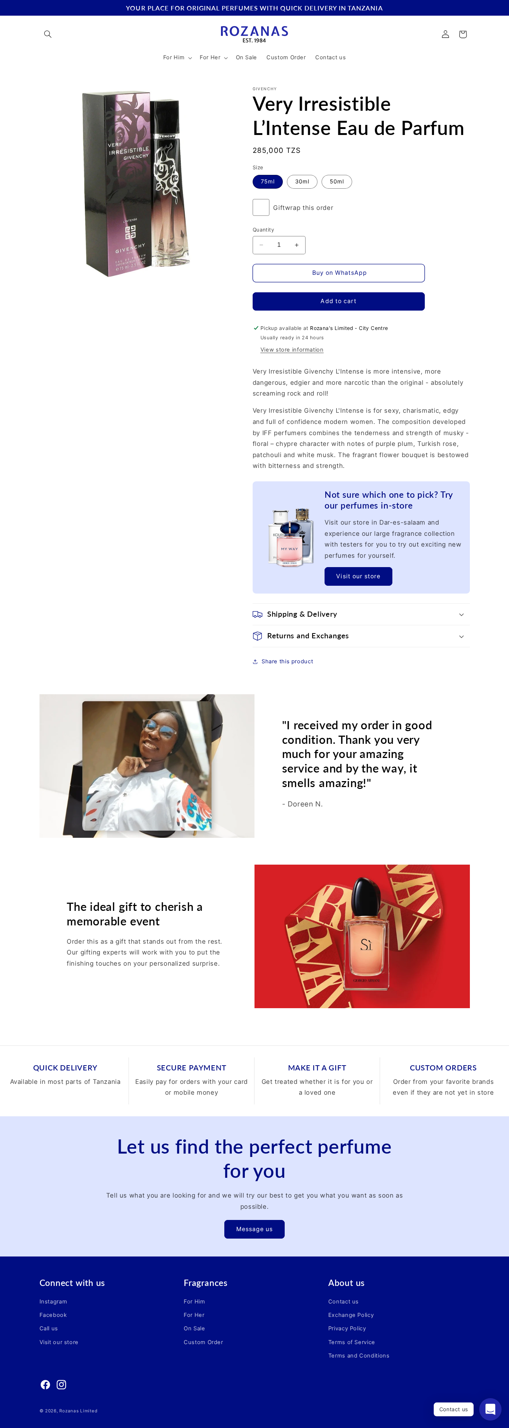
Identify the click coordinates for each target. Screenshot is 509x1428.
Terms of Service (351, 1342)
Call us (48, 1328)
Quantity (263, 230)
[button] (48, 34)
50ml (337, 181)
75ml (268, 181)
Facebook (53, 1315)
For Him (194, 1301)
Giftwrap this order (303, 207)
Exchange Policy (351, 1315)
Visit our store (358, 576)
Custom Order (203, 1342)
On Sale (194, 1328)
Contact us (343, 1301)
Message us (254, 1229)
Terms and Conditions (359, 1355)
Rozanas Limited (78, 1410)
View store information (292, 349)
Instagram (53, 1301)
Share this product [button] (287, 661)
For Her (194, 1315)
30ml (302, 181)
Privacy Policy (347, 1328)
